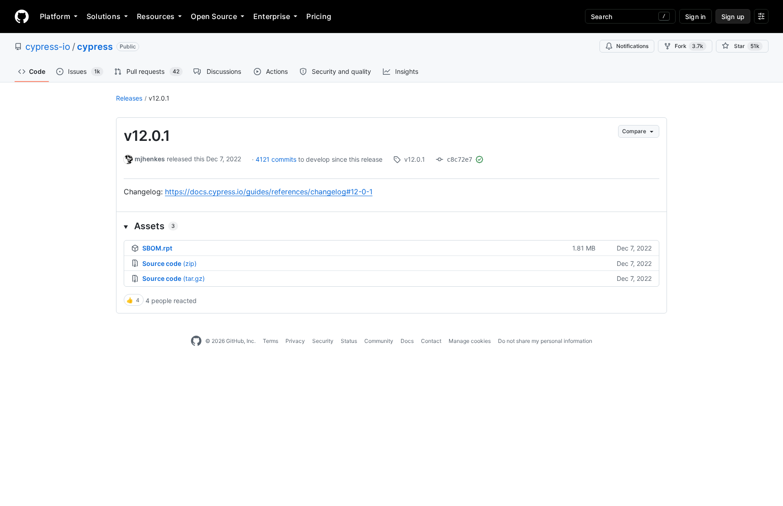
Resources (155, 16)
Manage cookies (470, 340)
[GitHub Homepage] (196, 341)
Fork (689, 46)
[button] (391, 226)
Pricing (318, 16)
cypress (95, 46)
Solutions (104, 16)
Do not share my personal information (545, 340)
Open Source (214, 16)
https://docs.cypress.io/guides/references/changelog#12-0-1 (268, 191)
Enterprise (271, 16)
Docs (407, 340)
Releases (129, 98)
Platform (55, 16)
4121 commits (277, 159)
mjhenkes (150, 159)
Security (323, 340)
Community (378, 340)
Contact (431, 340)
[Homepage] (21, 16)
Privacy (295, 340)
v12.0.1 (159, 98)
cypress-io (47, 46)
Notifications (632, 46)
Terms (270, 340)
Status (349, 340)
